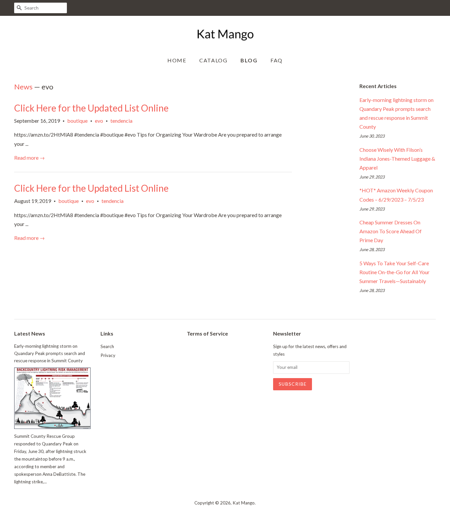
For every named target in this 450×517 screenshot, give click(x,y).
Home (176, 60)
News (23, 86)
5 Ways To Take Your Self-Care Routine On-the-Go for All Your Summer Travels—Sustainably (394, 272)
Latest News (29, 333)
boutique (77, 120)
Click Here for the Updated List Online (91, 107)
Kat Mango (244, 502)
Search (107, 346)
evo (99, 120)
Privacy (107, 355)
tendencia (121, 120)
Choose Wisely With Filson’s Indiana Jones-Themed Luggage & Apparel (397, 158)
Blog (248, 60)
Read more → (29, 157)
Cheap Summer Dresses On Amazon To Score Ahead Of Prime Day (390, 231)
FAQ (276, 60)
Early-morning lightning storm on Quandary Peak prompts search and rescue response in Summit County (49, 353)
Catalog (213, 60)
